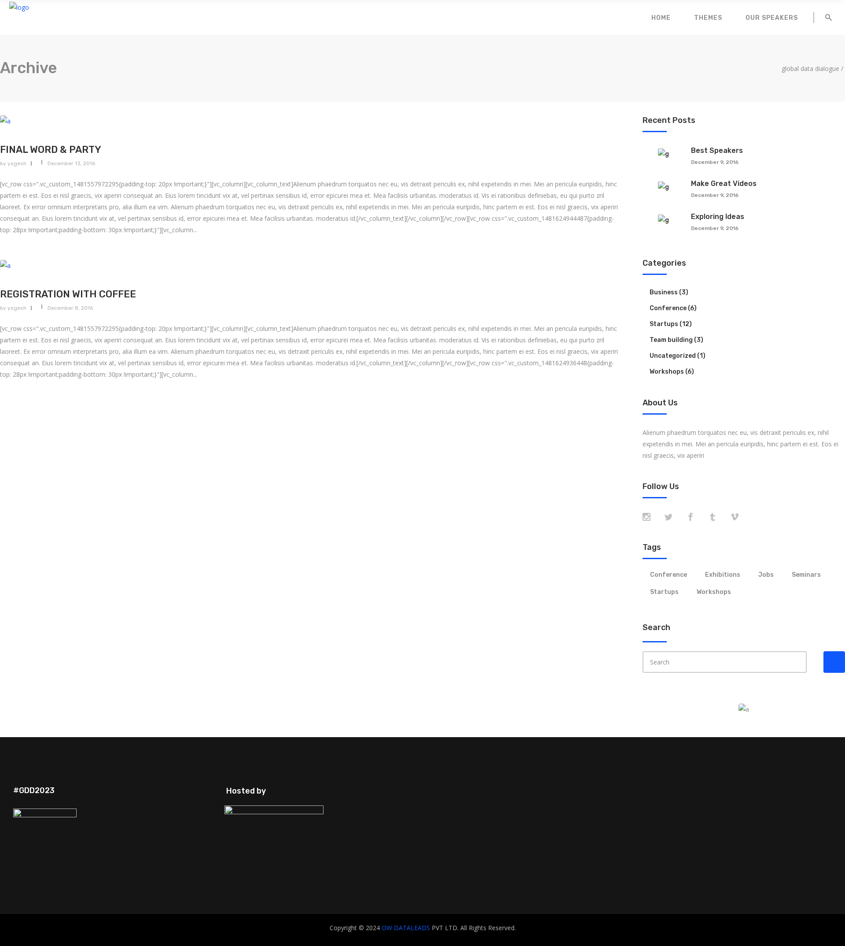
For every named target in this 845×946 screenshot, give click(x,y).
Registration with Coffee (68, 294)
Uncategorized (673, 356)
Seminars (806, 575)
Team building (671, 340)
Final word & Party (50, 150)
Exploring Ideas (717, 216)
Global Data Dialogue (810, 69)
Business (664, 292)
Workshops (667, 371)
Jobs (766, 575)
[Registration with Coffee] (309, 265)
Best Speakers (717, 150)
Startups (664, 324)
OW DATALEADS (406, 928)
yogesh (16, 163)
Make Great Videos (724, 183)
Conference (668, 308)
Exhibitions (722, 575)
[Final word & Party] (309, 121)
